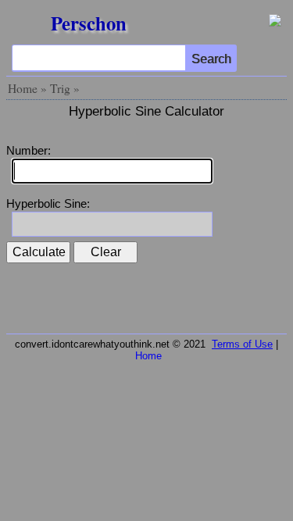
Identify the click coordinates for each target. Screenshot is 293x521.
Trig (60, 88)
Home (23, 88)
